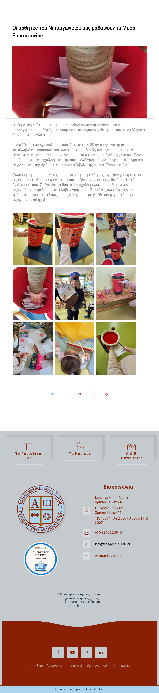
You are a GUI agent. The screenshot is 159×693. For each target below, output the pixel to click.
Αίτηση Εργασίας (108, 556)
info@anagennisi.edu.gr (112, 544)
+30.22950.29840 (108, 533)
